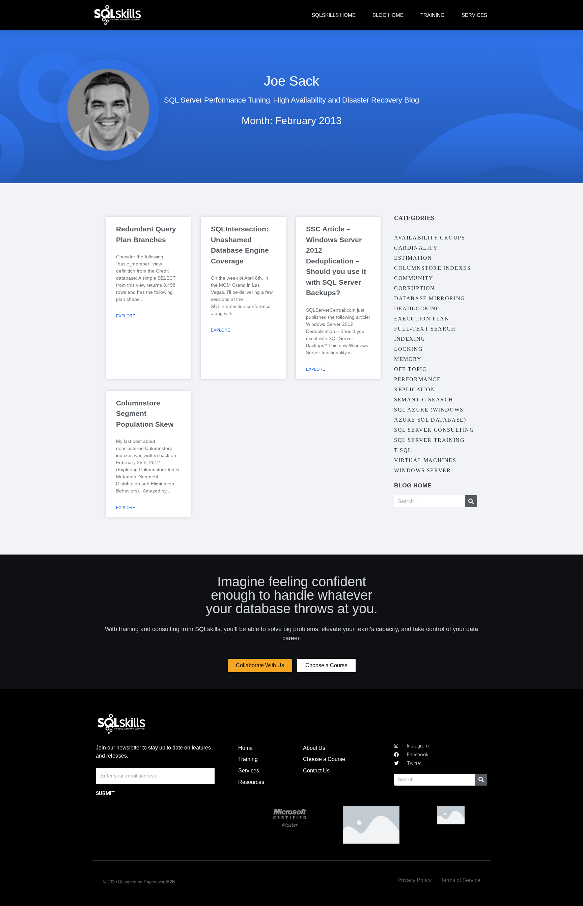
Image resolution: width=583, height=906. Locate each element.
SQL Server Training (429, 440)
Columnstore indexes (432, 268)
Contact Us (316, 770)
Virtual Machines (425, 460)
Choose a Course (324, 759)
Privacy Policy (414, 880)
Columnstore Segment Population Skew (144, 413)
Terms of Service (460, 880)
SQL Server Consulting (434, 430)
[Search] (471, 501)
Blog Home (388, 15)
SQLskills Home (334, 15)
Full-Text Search (425, 329)
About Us (314, 748)
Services (474, 15)
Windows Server (422, 470)
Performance (417, 379)
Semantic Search (423, 399)
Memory (408, 359)
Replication (415, 389)
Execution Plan (421, 318)
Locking (408, 349)
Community (413, 278)
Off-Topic (410, 369)
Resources (251, 782)
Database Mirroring (429, 298)
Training (432, 15)
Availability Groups (429, 237)
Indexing (409, 339)
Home (245, 748)
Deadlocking (417, 308)
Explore (125, 316)
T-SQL (403, 450)
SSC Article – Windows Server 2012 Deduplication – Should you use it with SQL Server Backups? (336, 260)
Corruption (414, 288)
